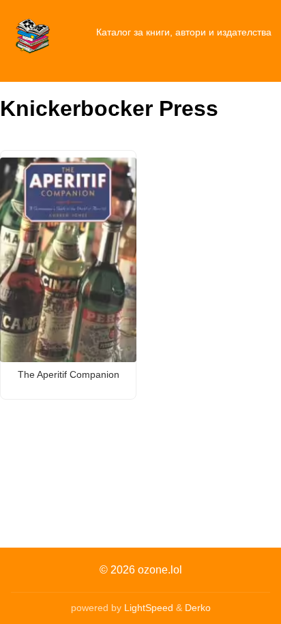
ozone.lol (160, 570)
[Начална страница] (33, 32)
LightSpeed (148, 607)
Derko (198, 607)
